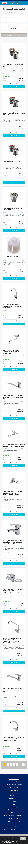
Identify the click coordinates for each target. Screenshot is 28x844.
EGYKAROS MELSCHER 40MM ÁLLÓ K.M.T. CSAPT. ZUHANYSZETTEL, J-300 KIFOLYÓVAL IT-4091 (12, 640)
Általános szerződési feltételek (14, 784)
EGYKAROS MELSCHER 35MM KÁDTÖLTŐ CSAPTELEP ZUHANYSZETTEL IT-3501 (12, 493)
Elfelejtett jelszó (14, 798)
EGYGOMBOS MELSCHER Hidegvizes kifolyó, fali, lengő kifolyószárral (12, 351)
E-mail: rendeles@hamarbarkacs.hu (14, 829)
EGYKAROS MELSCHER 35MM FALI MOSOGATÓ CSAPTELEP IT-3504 (14, 445)
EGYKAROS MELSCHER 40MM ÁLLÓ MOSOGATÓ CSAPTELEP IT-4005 (13, 690)
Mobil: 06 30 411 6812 (14, 821)
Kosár (14, 801)
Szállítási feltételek (14, 810)
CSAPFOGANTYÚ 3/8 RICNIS (12, 161)
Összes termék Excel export (14, 32)
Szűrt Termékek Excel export (14, 35)
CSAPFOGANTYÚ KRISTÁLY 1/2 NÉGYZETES (13, 209)
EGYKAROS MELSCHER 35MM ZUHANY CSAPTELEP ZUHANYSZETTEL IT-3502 (12, 591)
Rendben (23, 838)
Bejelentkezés (14, 793)
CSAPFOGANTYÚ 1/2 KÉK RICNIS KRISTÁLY (13, 65)
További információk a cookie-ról (10, 842)
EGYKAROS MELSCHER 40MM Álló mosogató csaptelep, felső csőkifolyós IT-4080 (14, 738)
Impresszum (14, 787)
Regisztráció (14, 795)
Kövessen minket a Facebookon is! (14, 815)
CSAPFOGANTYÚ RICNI (10, 256)
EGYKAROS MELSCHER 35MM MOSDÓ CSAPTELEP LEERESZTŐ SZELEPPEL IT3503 (13, 542)
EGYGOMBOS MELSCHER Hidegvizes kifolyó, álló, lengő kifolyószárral (12, 306)
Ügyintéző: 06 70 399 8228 (14, 826)
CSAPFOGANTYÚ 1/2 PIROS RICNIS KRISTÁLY (14, 113)
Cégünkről (14, 807)
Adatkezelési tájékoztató (14, 781)
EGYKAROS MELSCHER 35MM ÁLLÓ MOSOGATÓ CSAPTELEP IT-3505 (13, 397)
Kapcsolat (14, 812)
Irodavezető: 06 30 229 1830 (14, 824)
